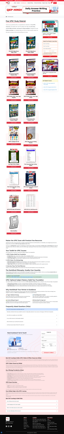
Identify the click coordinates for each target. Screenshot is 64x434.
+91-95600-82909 (10, 423)
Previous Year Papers (37, 2)
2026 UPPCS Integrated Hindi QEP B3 (50, 87)
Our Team (25, 420)
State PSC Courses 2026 (37, 423)
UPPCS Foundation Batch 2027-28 (38, 424)
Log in (55, 2)
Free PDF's (49, 420)
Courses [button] (18, 2)
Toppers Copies (45, 2)
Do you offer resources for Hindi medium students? (15, 318)
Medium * (51, 344)
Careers (25, 428)
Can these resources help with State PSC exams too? (15, 324)
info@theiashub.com (19, 0)
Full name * (43, 333)
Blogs (49, 2)
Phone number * (44, 340)
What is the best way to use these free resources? (15, 321)
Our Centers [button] (46, 0)
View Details (50, 37)
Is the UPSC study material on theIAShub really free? (15, 309)
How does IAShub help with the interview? (14, 410)
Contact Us (25, 422)
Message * (43, 347)
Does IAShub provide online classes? (13, 401)
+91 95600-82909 (10, 0)
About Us (25, 419)
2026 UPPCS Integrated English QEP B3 (50, 89)
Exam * (43, 344)
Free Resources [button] (23, 2)
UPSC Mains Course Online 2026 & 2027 (39, 419)
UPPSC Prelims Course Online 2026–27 (39, 427)
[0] (51, 2)
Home (15, 2)
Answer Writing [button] (30, 2)
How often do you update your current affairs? (14, 315)
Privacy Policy (26, 425)
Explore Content (13, 54)
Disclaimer (25, 423)
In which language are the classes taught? (13, 404)
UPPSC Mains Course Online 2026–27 (39, 426)
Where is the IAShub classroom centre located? (14, 407)
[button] (25, 13)
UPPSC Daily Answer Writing (52, 429)
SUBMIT (50, 56)
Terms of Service (26, 426)
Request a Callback (49, 352)
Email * (43, 337)
